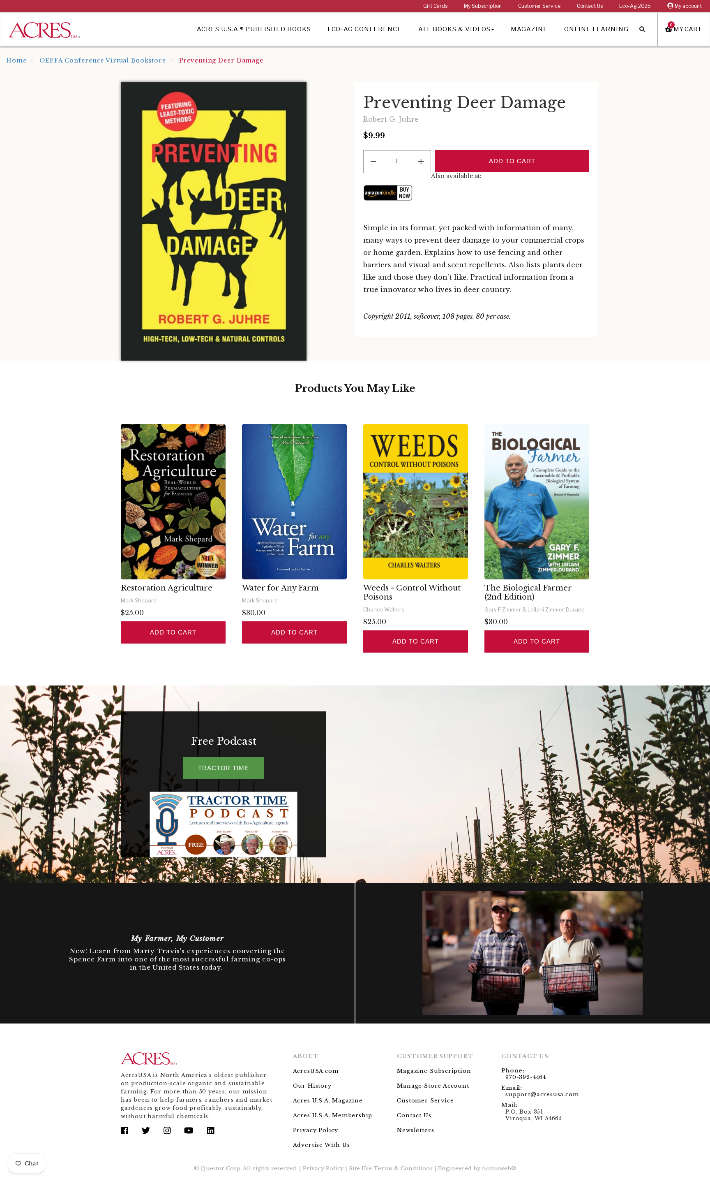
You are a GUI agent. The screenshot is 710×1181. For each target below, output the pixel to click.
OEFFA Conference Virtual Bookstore (102, 60)
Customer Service (539, 6)
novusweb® (499, 1168)
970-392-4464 (525, 1077)
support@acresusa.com (542, 1094)
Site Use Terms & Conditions (391, 1168)
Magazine (529, 29)
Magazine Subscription (434, 1071)
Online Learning (596, 29)
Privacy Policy (315, 1130)
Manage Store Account (433, 1085)
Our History (312, 1085)
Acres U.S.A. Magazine (328, 1100)
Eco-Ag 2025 (635, 6)
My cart (685, 29)
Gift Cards (435, 6)
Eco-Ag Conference (364, 29)
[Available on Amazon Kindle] (388, 192)
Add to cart (173, 632)
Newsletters (415, 1130)
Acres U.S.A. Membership (333, 1115)
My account (687, 6)
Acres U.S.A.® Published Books (254, 29)
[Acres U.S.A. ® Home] (44, 28)
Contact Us (590, 6)
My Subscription (483, 6)
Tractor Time (223, 767)
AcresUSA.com (316, 1071)
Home (16, 60)
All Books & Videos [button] (454, 29)
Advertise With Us (321, 1145)
